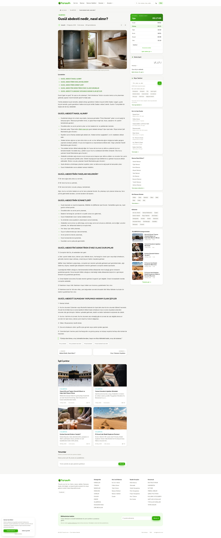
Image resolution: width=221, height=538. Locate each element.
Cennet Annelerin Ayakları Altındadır (106, 391)
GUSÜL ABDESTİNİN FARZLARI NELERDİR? (75, 82)
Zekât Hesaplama (135, 488)
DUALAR (96, 496)
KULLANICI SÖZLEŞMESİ (154, 496)
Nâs (144, 200)
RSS (151, 532)
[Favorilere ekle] (121, 25)
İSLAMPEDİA (73, 10)
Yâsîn (139, 197)
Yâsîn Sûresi (115, 488)
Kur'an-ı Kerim (136, 212)
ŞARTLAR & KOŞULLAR (154, 499)
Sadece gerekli (26, 530)
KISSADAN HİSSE (99, 504)
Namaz (82, 3)
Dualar (156, 212)
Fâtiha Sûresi (115, 485)
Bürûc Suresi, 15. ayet (138, 72)
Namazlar (155, 218)
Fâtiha (134, 197)
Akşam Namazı (137, 170)
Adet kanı (141, 96)
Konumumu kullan (146, 47)
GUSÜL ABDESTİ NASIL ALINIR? (71, 79)
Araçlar (109, 3)
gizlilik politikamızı (72, 523)
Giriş (161, 3)
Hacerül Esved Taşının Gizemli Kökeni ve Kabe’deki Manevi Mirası (152, 236)
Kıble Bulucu (133, 482)
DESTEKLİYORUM (153, 482)
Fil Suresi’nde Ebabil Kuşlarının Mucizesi (107, 434)
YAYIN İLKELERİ (152, 504)
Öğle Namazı (136, 164)
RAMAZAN (97, 491)
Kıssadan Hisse (137, 221)
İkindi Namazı (136, 167)
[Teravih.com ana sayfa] (64, 3)
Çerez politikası (18, 533)
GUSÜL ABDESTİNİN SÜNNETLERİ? (72, 85)
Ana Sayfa (64, 10)
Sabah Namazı (137, 161)
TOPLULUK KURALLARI (154, 502)
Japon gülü (153, 91)
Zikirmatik (132, 485)
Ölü (147, 91)
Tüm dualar (135, 152)
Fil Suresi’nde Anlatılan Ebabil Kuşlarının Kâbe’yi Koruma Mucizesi (152, 274)
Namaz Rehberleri (147, 212)
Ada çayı (135, 96)
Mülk (157, 197)
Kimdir (149, 218)
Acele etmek (145, 94)
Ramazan (135, 224)
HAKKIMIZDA (151, 485)
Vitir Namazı (136, 176)
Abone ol (156, 518)
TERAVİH (96, 485)
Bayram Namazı (137, 179)
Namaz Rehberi (116, 491)
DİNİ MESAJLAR (98, 507)
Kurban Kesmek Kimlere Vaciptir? (70, 434)
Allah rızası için (83, 129)
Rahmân (146, 197)
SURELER (96, 493)
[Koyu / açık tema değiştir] (156, 3)
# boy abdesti (62, 343)
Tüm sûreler (135, 203)
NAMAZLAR (97, 488)
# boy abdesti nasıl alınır (75, 343)
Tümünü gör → (146, 282)
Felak (139, 200)
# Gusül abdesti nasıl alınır (101, 343)
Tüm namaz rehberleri (138, 188)
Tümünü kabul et (11, 530)
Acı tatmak (153, 94)
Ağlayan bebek (150, 96)
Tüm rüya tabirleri (137, 105)
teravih (62, 25)
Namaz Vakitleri (91, 3)
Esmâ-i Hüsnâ (136, 215)
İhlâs (134, 200)
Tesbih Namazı (137, 182)
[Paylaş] (125, 25)
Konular (101, 3)
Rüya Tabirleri (145, 215)
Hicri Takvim (133, 496)
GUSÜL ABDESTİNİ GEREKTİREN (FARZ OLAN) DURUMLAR (80, 88)
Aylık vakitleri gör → (147, 51)
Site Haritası (145, 532)
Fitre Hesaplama (134, 491)
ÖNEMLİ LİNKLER (152, 491)
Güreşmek (135, 91)
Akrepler (142, 91)
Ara (159, 83)
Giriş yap (121, 463)
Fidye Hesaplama (135, 493)
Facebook (61, 492)
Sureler (143, 218)
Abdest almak (136, 94)
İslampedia (135, 218)
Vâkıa (151, 197)
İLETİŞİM (150, 488)
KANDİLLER (97, 482)
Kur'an (76, 3)
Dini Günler (155, 215)
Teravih (142, 224)
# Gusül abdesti (88, 343)
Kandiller (154, 221)
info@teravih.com (158, 532)
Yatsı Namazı (136, 173)
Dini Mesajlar (146, 221)
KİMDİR (96, 499)
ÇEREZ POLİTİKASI (153, 493)
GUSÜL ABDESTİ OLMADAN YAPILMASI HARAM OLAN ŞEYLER (81, 91)
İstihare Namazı (137, 185)
